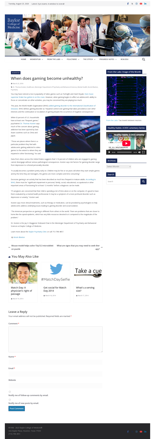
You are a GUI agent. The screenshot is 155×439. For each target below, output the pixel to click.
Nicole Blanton (93, 87)
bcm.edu (124, 59)
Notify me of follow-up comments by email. (28, 395)
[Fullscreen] (143, 152)
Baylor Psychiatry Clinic (38, 232)
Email (11, 368)
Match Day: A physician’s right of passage (21, 290)
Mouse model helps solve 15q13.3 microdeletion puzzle (32, 247)
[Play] (109, 152)
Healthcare (30, 87)
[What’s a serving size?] (88, 264)
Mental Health (82, 87)
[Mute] (139, 152)
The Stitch (88, 59)
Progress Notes (106, 59)
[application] (126, 143)
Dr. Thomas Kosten (19, 87)
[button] (42, 59)
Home (23, 59)
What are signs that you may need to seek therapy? (78, 247)
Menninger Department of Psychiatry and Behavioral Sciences (56, 87)
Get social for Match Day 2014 (54, 289)
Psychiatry (14, 90)
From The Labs (53, 59)
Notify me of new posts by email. (23, 403)
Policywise (72, 59)
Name (12, 356)
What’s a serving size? (85, 289)
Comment (13, 323)
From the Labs (112, 120)
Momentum (35, 59)
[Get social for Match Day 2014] (55, 264)
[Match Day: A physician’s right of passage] (22, 264)
